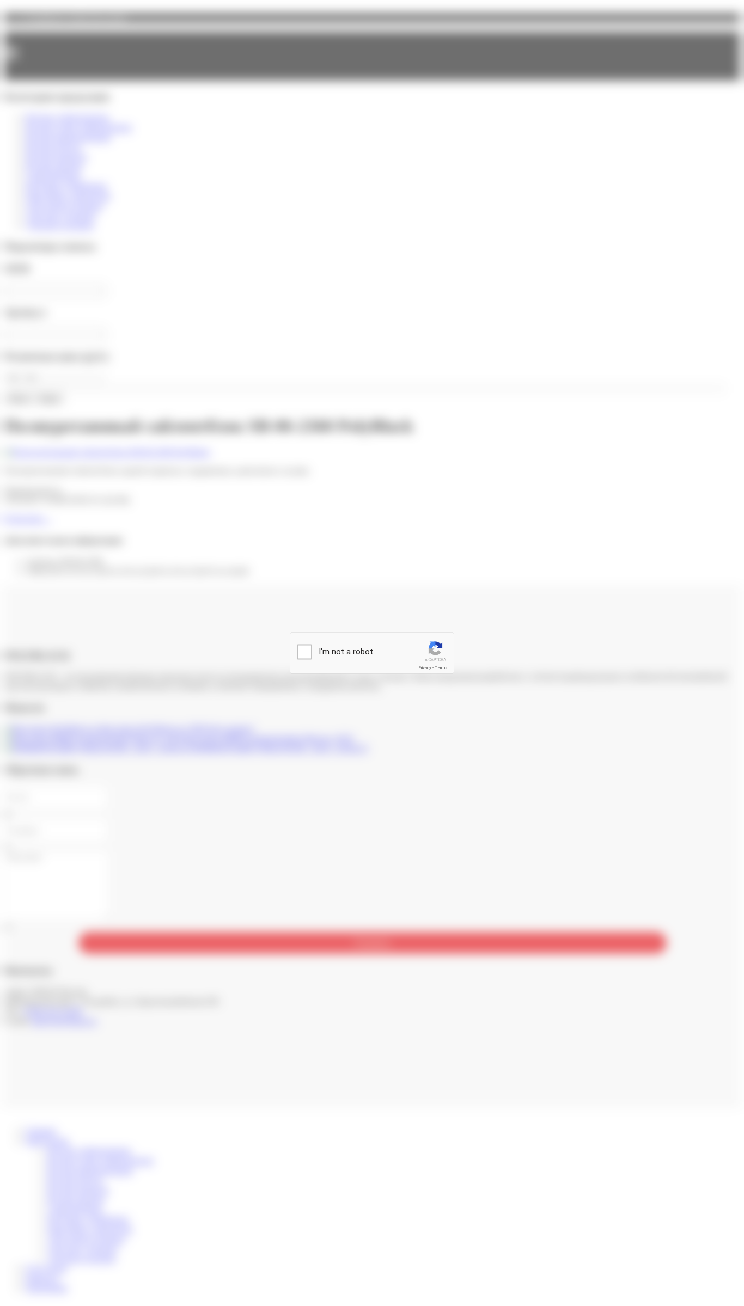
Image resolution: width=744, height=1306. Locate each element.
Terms (441, 667)
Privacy (424, 667)
